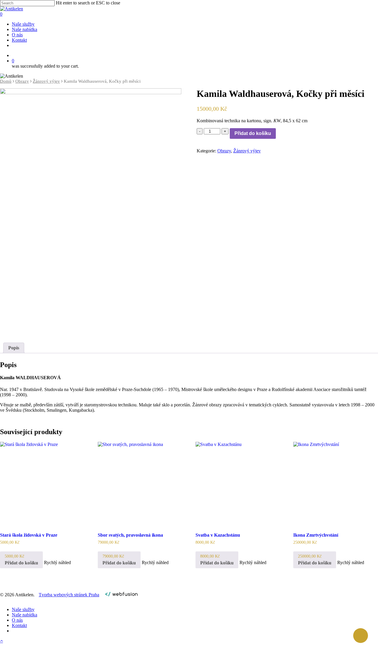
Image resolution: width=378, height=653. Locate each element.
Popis (13, 347)
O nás (17, 620)
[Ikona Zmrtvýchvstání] (335, 483)
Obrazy (22, 81)
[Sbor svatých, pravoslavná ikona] (139, 483)
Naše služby (23, 609)
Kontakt (19, 625)
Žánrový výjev (46, 81)
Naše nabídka (24, 614)
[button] (21, 559)
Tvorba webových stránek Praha (69, 594)
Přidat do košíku (252, 133)
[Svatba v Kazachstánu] (237, 483)
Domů (6, 81)
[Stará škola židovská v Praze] (41, 483)
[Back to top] (1, 640)
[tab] (13, 348)
